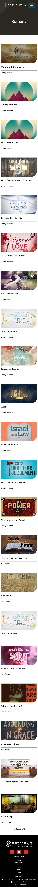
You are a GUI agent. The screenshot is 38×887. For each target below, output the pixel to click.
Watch (19, 870)
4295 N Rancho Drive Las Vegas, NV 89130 (20, 879)
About (19, 860)
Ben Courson (6, 822)
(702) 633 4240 (20, 884)
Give (19, 872)
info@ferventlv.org (20, 882)
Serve (19, 865)
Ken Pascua (5, 563)
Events (19, 867)
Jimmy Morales (7, 72)
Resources (19, 862)
